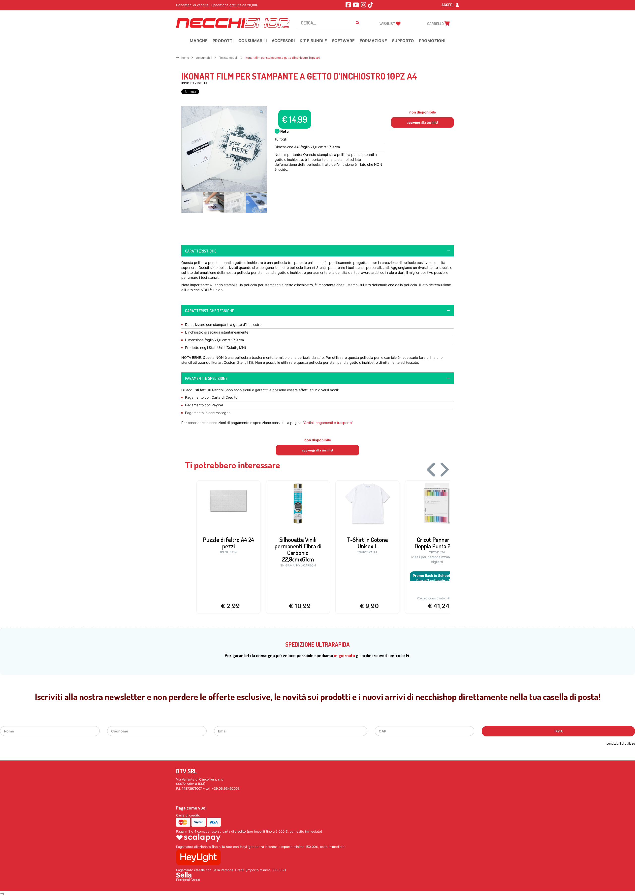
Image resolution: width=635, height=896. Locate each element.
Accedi (448, 4)
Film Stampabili (228, 57)
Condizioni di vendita (192, 5)
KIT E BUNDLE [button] (313, 40)
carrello (435, 23)
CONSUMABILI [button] (252, 40)
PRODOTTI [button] (223, 40)
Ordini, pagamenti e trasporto (328, 422)
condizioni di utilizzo (620, 743)
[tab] (317, 250)
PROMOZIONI (432, 40)
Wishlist (388, 23)
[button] (262, 112)
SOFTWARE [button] (343, 40)
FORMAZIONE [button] (373, 40)
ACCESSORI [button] (283, 40)
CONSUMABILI (203, 57)
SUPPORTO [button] (403, 40)
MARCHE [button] (199, 40)
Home (185, 57)
